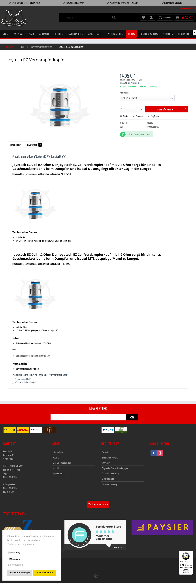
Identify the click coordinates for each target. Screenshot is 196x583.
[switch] (186, 571)
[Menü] (191, 552)
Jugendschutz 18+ (59, 473)
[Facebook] (154, 453)
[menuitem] (90, 18)
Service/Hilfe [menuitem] (188, 8)
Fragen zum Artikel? (23, 379)
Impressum (106, 462)
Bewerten (140, 116)
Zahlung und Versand (110, 457)
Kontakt (56, 468)
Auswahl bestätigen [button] (19, 572)
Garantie (105, 452)
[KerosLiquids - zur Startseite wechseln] (8, 18)
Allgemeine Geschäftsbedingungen (115, 468)
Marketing (15, 559)
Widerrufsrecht (108, 478)
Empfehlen (154, 116)
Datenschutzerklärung (110, 473)
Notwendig (15, 552)
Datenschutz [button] (14, 544)
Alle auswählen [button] (45, 572)
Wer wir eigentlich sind (62, 462)
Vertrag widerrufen (98, 504)
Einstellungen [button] (15, 564)
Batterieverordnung (109, 484)
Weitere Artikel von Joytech (25, 382)
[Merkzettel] (143, 18)
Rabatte (56, 457)
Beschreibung (15, 144)
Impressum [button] (28, 544)
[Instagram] (160, 453)
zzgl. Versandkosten (134, 82)
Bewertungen (34, 144)
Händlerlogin (58, 452)
